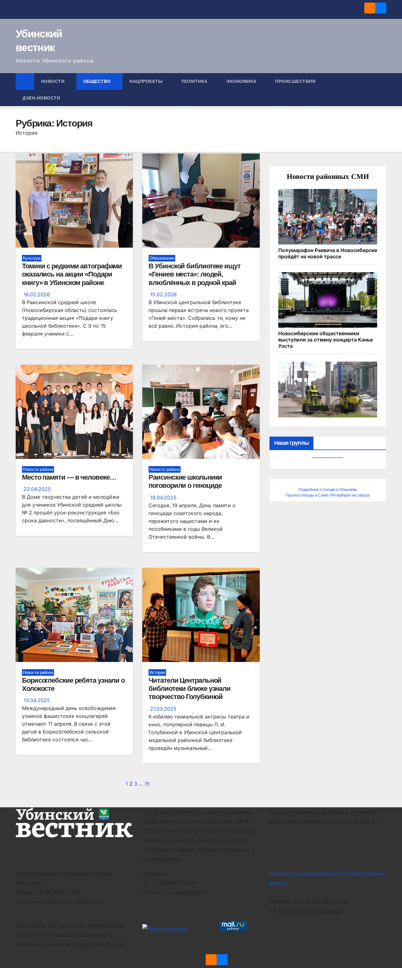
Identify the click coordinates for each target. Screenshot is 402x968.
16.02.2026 (37, 294)
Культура (32, 258)
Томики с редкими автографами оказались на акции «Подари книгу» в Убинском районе (72, 274)
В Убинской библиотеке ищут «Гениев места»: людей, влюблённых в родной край (194, 274)
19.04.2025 (163, 497)
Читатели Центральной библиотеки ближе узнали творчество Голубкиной (190, 688)
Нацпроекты (146, 81)
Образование (161, 258)
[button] (382, 90)
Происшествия (296, 81)
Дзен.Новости (41, 97)
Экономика (242, 81)
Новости (53, 81)
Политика (195, 81)
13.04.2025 (37, 700)
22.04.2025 (37, 489)
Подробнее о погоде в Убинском (327, 489)
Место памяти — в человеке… (69, 477)
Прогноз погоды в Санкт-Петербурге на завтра (328, 495)
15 (147, 784)
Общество (97, 81)
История (157, 672)
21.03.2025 (163, 709)
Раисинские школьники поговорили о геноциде (185, 481)
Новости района (38, 469)
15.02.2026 (163, 294)
